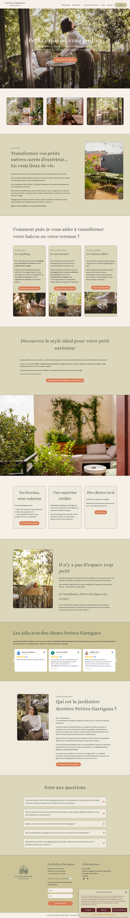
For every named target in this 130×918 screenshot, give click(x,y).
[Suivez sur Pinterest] (87, 878)
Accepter (88, 910)
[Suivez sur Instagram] (83, 878)
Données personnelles (97, 914)
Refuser (103, 910)
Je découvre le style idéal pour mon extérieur (65, 380)
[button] (126, 892)
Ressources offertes (91, 5)
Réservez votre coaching (29, 288)
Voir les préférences (119, 910)
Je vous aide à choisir (29, 523)
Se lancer (121, 5)
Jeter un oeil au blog (101, 288)
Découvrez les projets (65, 60)
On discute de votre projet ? (68, 764)
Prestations (76, 5)
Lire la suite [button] (20, 668)
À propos (110, 5)
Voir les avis (100, 512)
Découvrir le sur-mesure (65, 288)
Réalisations (66, 5)
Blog (103, 5)
